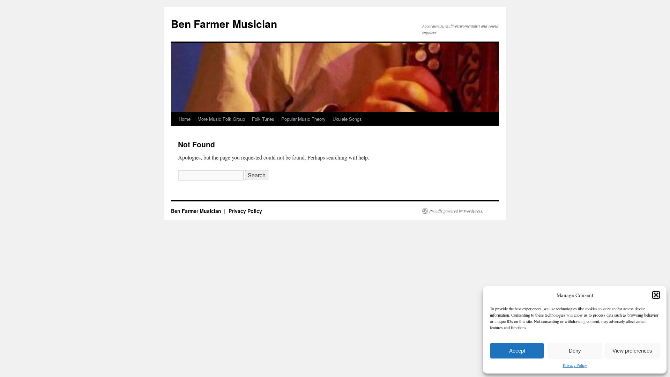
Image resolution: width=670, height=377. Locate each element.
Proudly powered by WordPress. (456, 211)
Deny (575, 351)
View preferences (632, 351)
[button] (656, 294)
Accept (517, 351)
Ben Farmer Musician (224, 23)
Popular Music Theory (303, 119)
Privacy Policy (575, 365)
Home (185, 119)
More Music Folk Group (221, 119)
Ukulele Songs (347, 119)
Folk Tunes (263, 119)
